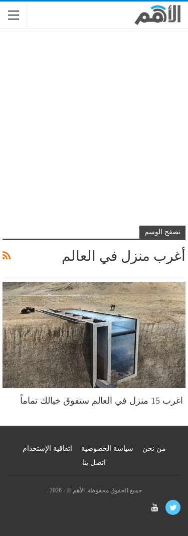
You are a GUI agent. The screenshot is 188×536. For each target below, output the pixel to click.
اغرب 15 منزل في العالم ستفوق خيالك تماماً (102, 401)
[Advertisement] (94, 133)
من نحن (154, 448)
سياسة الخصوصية (107, 448)
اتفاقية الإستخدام (47, 448)
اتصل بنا (94, 462)
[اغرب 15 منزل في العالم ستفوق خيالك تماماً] (94, 335)
